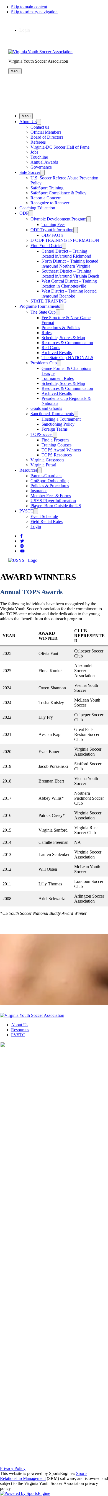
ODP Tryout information (51, 229)
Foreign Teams (55, 429)
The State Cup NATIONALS (67, 357)
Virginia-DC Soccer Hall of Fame (59, 147)
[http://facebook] (21, 536)
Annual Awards (44, 162)
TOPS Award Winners (61, 450)
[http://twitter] (22, 541)
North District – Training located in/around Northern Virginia (70, 263)
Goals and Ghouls (46, 408)
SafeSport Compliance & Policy (58, 193)
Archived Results (57, 352)
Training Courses (56, 445)
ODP (24, 213)
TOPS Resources (57, 455)
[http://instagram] (22, 546)
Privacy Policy (12, 1468)
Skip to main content (29, 6)
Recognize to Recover (49, 202)
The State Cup (43, 312)
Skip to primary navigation (34, 11)
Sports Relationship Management (43, 1476)
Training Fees (53, 224)
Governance (41, 167)
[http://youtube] (22, 551)
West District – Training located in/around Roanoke (69, 293)
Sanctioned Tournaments (52, 413)
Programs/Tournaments (39, 306)
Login (24, 30)
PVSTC (26, 511)
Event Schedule (44, 516)
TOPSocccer (41, 434)
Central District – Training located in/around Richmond (66, 253)
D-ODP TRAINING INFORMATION (64, 240)
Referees (38, 142)
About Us (28, 121)
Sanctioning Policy (58, 424)
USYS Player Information (53, 500)
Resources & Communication (67, 342)
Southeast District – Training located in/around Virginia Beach (70, 273)
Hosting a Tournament (61, 419)
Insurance (38, 490)
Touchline (39, 157)
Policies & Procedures (49, 485)
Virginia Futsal (43, 465)
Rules (47, 332)
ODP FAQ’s (52, 235)
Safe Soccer (29, 172)
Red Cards (51, 347)
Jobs (34, 152)
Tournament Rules (58, 378)
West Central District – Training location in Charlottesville (69, 283)
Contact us (39, 127)
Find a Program (55, 440)
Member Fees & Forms (50, 495)
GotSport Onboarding (49, 480)
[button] (15, 71)
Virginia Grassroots (47, 460)
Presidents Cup (43, 362)
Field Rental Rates (46, 521)
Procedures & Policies (61, 327)
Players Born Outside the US (55, 505)
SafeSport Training (46, 188)
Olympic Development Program (58, 219)
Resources (28, 470)
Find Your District (46, 245)
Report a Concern (45, 197)
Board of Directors (46, 137)
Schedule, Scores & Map (63, 337)
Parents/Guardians (46, 475)
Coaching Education (37, 207)
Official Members (45, 132)
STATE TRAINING (48, 301)
